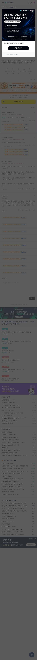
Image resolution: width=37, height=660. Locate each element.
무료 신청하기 (18, 48)
